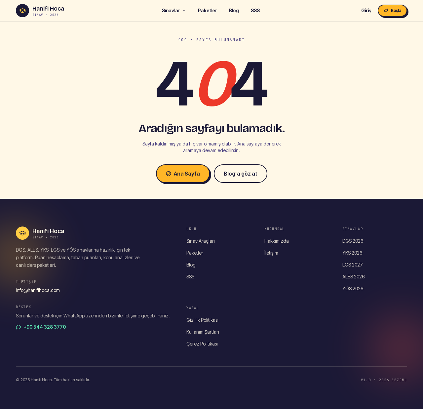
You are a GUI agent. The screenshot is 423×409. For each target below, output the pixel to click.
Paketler (207, 10)
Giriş (366, 10)
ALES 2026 (353, 276)
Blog (234, 10)
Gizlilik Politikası (202, 320)
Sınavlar (171, 10)
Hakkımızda (276, 241)
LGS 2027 (352, 264)
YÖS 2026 (352, 288)
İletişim (271, 253)
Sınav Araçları (200, 241)
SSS (255, 10)
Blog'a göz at (240, 173)
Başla (396, 10)
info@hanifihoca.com (38, 290)
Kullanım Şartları (202, 332)
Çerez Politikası (202, 344)
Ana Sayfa (187, 173)
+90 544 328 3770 (45, 327)
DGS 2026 (352, 241)
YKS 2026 (352, 253)
